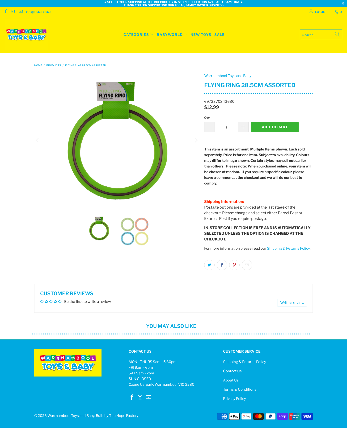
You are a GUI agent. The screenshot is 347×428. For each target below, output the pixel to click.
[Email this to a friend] (247, 265)
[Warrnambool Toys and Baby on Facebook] (6, 12)
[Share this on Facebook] (222, 265)
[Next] (196, 140)
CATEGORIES (136, 35)
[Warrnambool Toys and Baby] (26, 35)
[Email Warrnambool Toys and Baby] (20, 12)
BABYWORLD (170, 35)
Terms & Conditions (239, 389)
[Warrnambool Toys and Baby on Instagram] (13, 12)
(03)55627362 (38, 12)
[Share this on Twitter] (209, 265)
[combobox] (321, 35)
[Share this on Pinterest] (234, 265)
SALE (219, 35)
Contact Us (232, 371)
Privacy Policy (234, 399)
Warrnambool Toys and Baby (227, 76)
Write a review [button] (292, 303)
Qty (207, 118)
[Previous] (38, 140)
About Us (231, 380)
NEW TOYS (200, 35)
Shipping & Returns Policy (288, 248)
